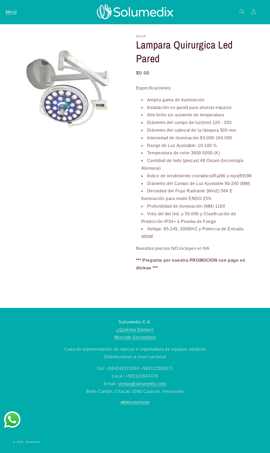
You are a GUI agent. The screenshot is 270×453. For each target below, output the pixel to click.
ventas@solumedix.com (142, 384)
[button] (11, 11)
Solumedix (33, 442)
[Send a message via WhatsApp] (12, 419)
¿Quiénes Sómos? (135, 329)
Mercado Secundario (135, 337)
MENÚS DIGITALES (135, 402)
